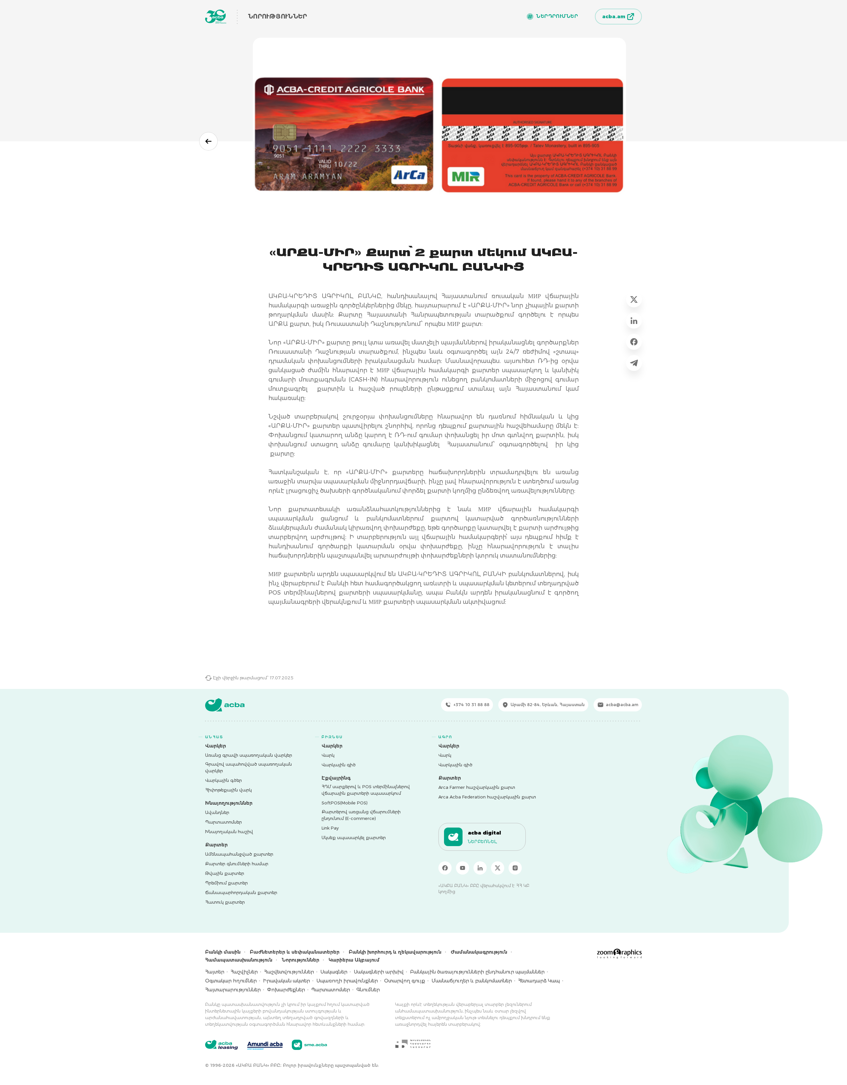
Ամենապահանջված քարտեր (239, 854)
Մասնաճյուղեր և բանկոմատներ (471, 981)
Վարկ (328, 755)
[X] (497, 868)
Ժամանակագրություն (479, 952)
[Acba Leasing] (221, 1045)
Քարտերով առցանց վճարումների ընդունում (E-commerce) (361, 815)
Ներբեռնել (482, 841)
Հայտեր (214, 972)
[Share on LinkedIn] (634, 321)
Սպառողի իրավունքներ (347, 981)
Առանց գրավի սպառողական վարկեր (248, 755)
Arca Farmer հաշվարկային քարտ (476, 787)
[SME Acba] (309, 1045)
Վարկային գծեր (223, 780)
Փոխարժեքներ (286, 990)
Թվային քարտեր (224, 873)
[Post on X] (634, 299)
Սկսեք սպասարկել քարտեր (354, 837)
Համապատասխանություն (238, 960)
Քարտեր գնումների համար (236, 863)
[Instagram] (515, 868)
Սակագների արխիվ (379, 972)
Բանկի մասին (223, 952)
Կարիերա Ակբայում (354, 960)
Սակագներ (333, 972)
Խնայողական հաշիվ (229, 831)
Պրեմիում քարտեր (226, 882)
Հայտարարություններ (233, 990)
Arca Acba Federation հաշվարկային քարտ (487, 796)
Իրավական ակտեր (286, 981)
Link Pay (330, 828)
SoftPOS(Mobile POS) (345, 802)
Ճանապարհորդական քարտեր (241, 892)
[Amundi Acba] (265, 1045)
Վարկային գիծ (339, 764)
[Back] (208, 141)
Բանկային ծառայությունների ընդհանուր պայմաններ (477, 972)
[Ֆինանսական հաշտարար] (413, 1044)
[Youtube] (462, 868)
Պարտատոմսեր (223, 822)
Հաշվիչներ (244, 972)
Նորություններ (300, 960)
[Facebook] (445, 868)
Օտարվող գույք (404, 981)
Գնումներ (368, 990)
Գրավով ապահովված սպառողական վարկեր (248, 767)
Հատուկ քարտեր (225, 902)
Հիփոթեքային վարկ (228, 789)
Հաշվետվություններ (289, 972)
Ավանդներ (217, 812)
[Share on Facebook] (634, 342)
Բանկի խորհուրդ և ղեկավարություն (395, 952)
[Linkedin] (480, 868)
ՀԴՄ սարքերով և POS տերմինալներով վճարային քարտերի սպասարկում (366, 790)
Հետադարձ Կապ (539, 981)
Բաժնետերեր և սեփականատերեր (294, 952)
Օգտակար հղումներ (231, 981)
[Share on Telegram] (634, 363)
